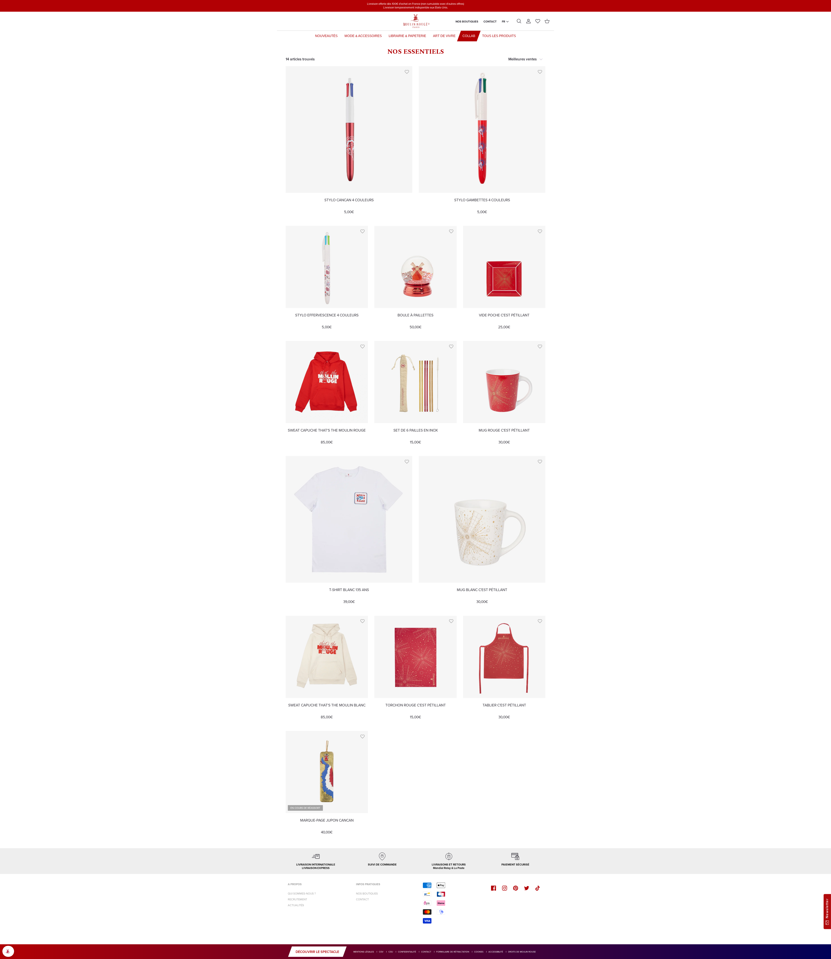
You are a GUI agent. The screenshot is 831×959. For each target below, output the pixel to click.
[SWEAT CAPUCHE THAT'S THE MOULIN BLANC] (327, 657)
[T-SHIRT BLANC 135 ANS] (349, 519)
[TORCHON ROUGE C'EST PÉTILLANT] (415, 657)
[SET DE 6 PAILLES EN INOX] (415, 382)
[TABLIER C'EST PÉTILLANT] (504, 657)
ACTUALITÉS (296, 905)
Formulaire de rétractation (452, 951)
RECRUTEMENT (297, 899)
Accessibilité (495, 951)
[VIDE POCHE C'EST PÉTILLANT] (504, 267)
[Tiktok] (537, 888)
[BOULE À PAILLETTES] (415, 267)
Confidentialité (407, 951)
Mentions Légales (363, 951)
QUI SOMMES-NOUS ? (302, 893)
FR (503, 21)
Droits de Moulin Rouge (522, 951)
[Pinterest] (515, 888)
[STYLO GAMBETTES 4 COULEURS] (482, 129)
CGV (381, 951)
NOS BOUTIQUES (367, 893)
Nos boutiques (467, 21)
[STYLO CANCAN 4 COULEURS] (349, 129)
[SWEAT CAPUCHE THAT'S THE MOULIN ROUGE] (327, 382)
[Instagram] (504, 888)
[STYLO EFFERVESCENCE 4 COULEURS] (327, 267)
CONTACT (362, 899)
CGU (390, 951)
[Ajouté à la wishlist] (407, 71)
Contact (490, 21)
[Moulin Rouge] (415, 21)
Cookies (478, 951)
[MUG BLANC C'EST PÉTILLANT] (482, 519)
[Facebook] (493, 888)
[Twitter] (526, 888)
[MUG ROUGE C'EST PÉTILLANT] (504, 382)
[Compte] (528, 21)
